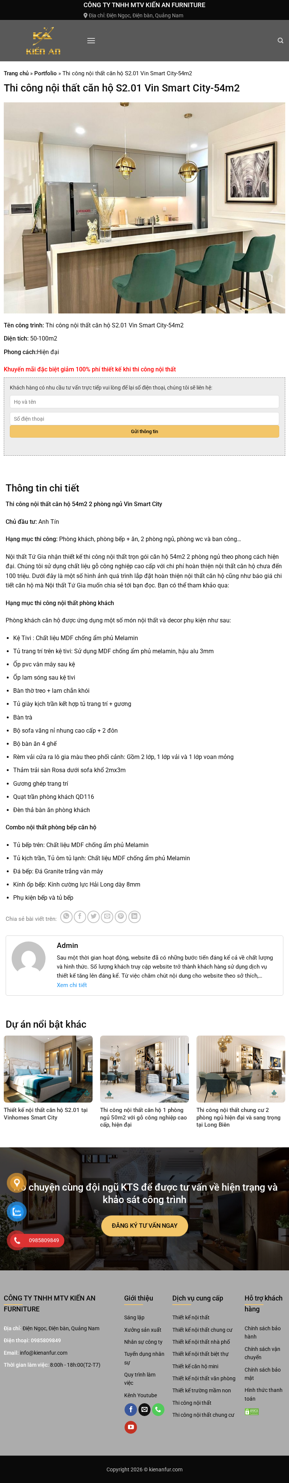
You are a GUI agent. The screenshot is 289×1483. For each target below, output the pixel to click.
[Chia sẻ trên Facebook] (80, 917)
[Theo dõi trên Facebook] (131, 1409)
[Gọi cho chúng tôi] (158, 1409)
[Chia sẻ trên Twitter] (93, 917)
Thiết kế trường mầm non (201, 1390)
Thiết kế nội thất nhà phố (201, 1342)
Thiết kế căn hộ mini (195, 1366)
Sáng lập (134, 1317)
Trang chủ (16, 73)
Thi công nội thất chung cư (203, 1415)
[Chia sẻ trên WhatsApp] (66, 917)
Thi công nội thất (191, 1403)
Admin (67, 945)
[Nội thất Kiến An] (43, 40)
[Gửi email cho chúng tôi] (144, 1409)
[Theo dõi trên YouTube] (131, 1427)
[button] (91, 40)
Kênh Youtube (140, 1395)
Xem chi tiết (72, 985)
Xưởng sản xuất (142, 1330)
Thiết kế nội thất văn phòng (204, 1378)
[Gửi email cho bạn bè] (107, 917)
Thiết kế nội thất (191, 1317)
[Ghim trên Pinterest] (121, 917)
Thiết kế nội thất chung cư (202, 1330)
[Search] (280, 40)
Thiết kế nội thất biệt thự (200, 1354)
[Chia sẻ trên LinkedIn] (134, 917)
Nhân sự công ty (143, 1342)
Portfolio (45, 73)
